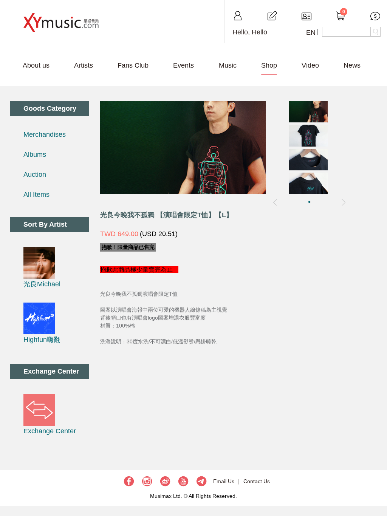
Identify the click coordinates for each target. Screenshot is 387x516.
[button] (309, 202)
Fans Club (133, 65)
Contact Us (256, 481)
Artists (83, 65)
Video (310, 65)
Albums (34, 154)
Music (228, 65)
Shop (269, 65)
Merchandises (44, 134)
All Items (36, 194)
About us (36, 65)
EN (311, 32)
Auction (34, 174)
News (352, 65)
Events (183, 65)
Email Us (223, 481)
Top (377, 487)
